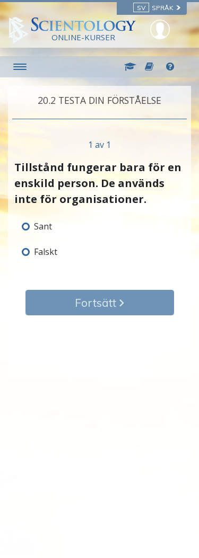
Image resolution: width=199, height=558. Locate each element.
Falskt (45, 252)
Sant (43, 226)
